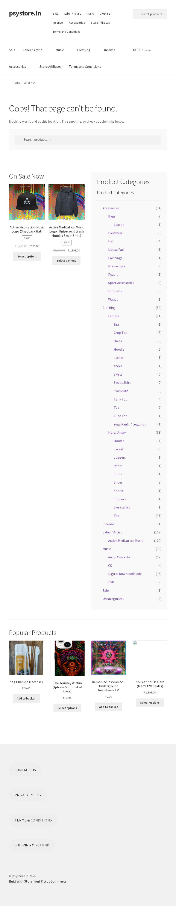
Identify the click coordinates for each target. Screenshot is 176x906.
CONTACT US (25, 769)
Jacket (119, 357)
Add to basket (26, 698)
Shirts (118, 474)
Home (16, 83)
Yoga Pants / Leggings (130, 424)
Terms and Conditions (66, 32)
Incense (58, 23)
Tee (116, 407)
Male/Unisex (117, 432)
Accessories (77, 23)
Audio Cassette (119, 557)
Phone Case (116, 266)
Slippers (120, 499)
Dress (118, 341)
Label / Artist (72, 13)
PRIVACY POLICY (28, 794)
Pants (118, 466)
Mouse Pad (116, 249)
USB (111, 582)
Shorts (119, 490)
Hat (111, 241)
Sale (55, 13)
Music (90, 13)
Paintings (115, 258)
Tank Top (120, 399)
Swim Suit (121, 391)
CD (110, 565)
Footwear (115, 233)
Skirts (118, 374)
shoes (118, 366)
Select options (27, 256)
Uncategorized (113, 598)
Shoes (118, 482)
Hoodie (119, 349)
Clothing (105, 13)
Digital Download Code (125, 574)
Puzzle (113, 274)
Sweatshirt (122, 507)
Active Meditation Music (125, 540)
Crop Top (120, 332)
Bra (116, 324)
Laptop (119, 224)
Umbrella (115, 291)
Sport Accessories (121, 282)
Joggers (120, 457)
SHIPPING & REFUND (32, 845)
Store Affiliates (100, 23)
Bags (111, 216)
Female (113, 316)
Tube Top (120, 416)
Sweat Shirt (122, 382)
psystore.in (25, 13)
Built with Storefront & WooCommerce (38, 881)
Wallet (113, 299)
